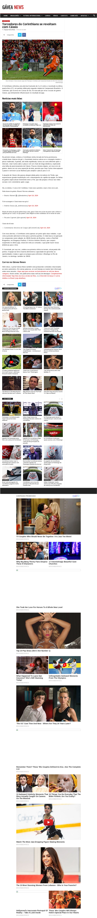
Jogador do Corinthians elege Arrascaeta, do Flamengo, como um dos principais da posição (32, 440)
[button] (94, 15)
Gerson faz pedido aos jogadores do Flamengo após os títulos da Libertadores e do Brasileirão (11, 125)
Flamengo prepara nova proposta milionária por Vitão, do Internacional (52, 125)
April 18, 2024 (33, 195)
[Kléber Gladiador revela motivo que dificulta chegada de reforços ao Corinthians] (53, 474)
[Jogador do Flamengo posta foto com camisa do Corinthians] (11, 430)
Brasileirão (14, 16)
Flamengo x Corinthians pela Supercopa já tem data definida (10, 418)
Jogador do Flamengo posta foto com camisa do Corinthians (11, 439)
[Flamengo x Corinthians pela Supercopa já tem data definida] (11, 409)
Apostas (84, 16)
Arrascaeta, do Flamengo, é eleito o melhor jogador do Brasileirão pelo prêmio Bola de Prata (11, 151)
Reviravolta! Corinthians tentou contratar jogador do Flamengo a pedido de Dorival (32, 462)
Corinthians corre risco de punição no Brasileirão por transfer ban (31, 483)
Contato (64, 16)
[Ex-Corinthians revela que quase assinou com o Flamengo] (53, 430)
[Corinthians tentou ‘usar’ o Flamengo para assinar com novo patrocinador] (11, 453)
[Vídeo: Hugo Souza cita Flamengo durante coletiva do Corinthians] (32, 409)
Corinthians (6, 21)
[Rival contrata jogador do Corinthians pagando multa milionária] (11, 474)
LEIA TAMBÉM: (7, 398)
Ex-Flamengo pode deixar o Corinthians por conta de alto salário (52, 418)
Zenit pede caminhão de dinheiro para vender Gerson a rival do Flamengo (31, 151)
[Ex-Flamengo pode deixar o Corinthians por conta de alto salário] (53, 409)
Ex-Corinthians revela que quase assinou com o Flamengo (53, 439)
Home (6, 16)
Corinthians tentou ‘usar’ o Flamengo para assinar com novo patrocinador (10, 462)
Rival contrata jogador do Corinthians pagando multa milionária (10, 483)
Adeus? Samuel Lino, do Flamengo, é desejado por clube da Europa (52, 150)
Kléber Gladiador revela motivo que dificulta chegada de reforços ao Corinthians (53, 483)
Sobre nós (74, 16)
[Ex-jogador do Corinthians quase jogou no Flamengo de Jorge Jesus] (53, 453)
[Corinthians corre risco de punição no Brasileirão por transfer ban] (32, 474)
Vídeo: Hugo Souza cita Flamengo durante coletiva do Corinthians (32, 418)
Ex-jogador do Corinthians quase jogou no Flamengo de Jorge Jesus (52, 462)
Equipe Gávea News (9, 29)
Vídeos (55, 16)
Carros (47, 16)
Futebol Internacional (32, 16)
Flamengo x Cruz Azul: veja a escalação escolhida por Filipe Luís (32, 124)
